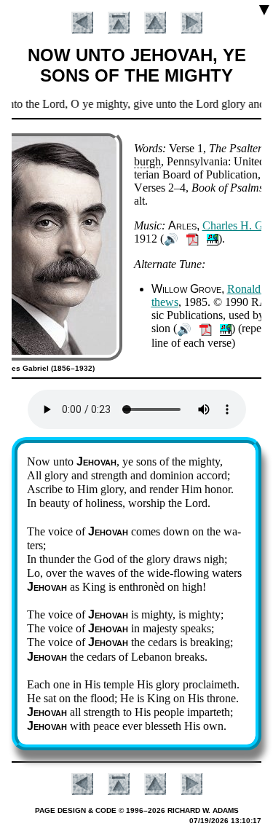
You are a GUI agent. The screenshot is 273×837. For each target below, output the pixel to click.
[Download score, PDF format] (192, 238)
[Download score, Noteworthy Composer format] (212, 238)
